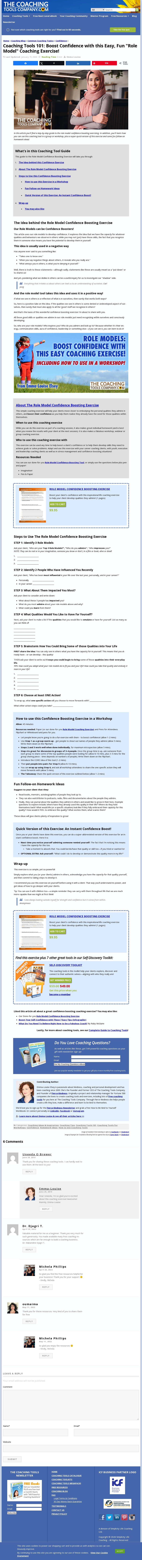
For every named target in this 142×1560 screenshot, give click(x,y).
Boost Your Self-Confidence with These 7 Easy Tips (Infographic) (52, 1019)
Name (6, 1426)
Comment (7, 1386)
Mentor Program (99, 16)
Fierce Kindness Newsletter (61, 1107)
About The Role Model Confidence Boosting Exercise (47, 169)
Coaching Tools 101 (86, 1125)
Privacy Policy (59, 1514)
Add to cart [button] (57, 504)
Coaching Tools (20, 16)
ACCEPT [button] (120, 1551)
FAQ (53, 1495)
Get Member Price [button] (60, 980)
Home (6, 16)
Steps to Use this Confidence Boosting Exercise (45, 176)
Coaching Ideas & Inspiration (43, 1125)
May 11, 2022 (28, 1307)
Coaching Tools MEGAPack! (66, 1483)
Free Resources (119, 16)
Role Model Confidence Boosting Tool (64, 462)
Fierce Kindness (59, 1093)
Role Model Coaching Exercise (78, 729)
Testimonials (59, 1506)
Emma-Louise (50, 1188)
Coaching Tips (67, 1125)
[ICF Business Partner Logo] (117, 1493)
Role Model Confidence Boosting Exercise (57, 1016)
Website (7, 1441)
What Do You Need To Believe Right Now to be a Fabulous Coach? (53, 1023)
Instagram (78, 1110)
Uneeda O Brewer (37, 1154)
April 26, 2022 (46, 1270)
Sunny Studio (114, 1135)
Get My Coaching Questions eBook (69, 1064)
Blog (134, 16)
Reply (29, 1171)
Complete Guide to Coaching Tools (108, 1030)
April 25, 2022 (29, 1229)
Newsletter (9, 22)
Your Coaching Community (74, 16)
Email (77, 1426)
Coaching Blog (18, 40)
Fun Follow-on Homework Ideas (42, 188)
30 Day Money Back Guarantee (68, 1501)
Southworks (115, 1132)
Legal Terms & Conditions (65, 1498)
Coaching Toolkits (62, 1479)
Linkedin (54, 1110)
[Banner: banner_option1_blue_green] (71, 33)
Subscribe (11, 1513)
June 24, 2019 (29, 1157)
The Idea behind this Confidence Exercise (41, 162)
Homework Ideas (49, 1127)
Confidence (61, 40)
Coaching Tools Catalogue (67, 1475)
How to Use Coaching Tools (73, 1127)
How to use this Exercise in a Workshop (46, 181)
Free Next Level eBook (45, 16)
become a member (60, 994)
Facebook (65, 1110)
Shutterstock (125, 1132)
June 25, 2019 (45, 1192)
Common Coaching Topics (41, 40)
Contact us (58, 1510)
